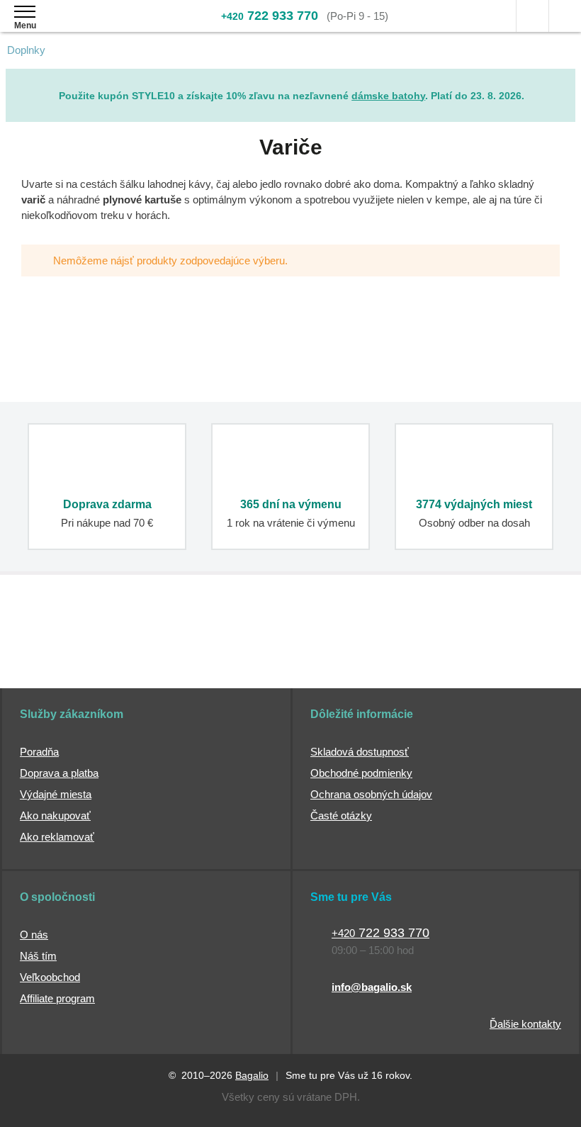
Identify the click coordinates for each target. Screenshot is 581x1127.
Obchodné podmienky (361, 773)
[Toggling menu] (24, 12)
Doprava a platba (59, 773)
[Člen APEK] (62, 651)
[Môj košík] (565, 16)
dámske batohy (388, 95)
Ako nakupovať (55, 815)
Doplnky (26, 50)
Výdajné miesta (55, 794)
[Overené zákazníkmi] (227, 651)
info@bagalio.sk (372, 987)
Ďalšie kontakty (525, 1024)
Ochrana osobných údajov (371, 794)
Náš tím (38, 956)
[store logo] (94, 26)
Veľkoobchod (50, 977)
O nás (34, 935)
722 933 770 (269, 16)
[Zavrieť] (565, 79)
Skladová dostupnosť (359, 752)
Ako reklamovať (57, 837)
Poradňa (39, 752)
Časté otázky (341, 815)
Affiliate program (57, 998)
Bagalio (252, 1075)
